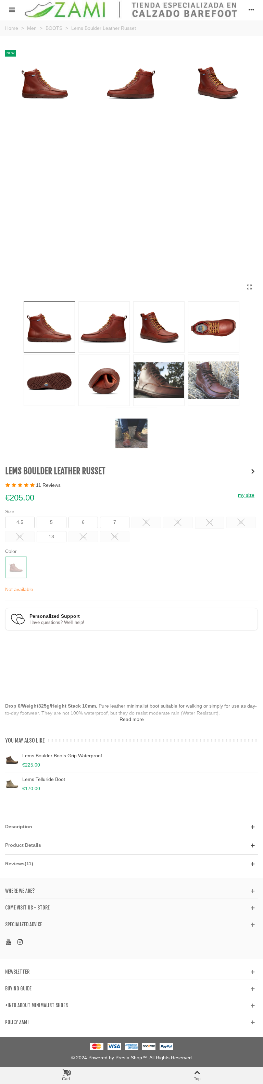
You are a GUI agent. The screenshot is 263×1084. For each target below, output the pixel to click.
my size (246, 495)
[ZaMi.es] (131, 9)
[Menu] (11, 9)
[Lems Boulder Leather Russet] (249, 287)
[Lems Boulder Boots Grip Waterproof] (12, 760)
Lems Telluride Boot (43, 779)
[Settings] (251, 9)
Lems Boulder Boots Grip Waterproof (62, 755)
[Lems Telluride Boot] (12, 784)
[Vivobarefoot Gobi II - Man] (253, 471)
